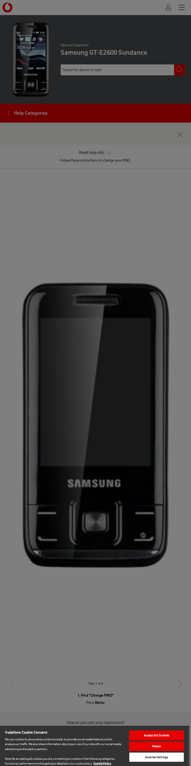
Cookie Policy (102, 763)
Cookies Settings (156, 757)
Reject (156, 746)
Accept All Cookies (156, 735)
